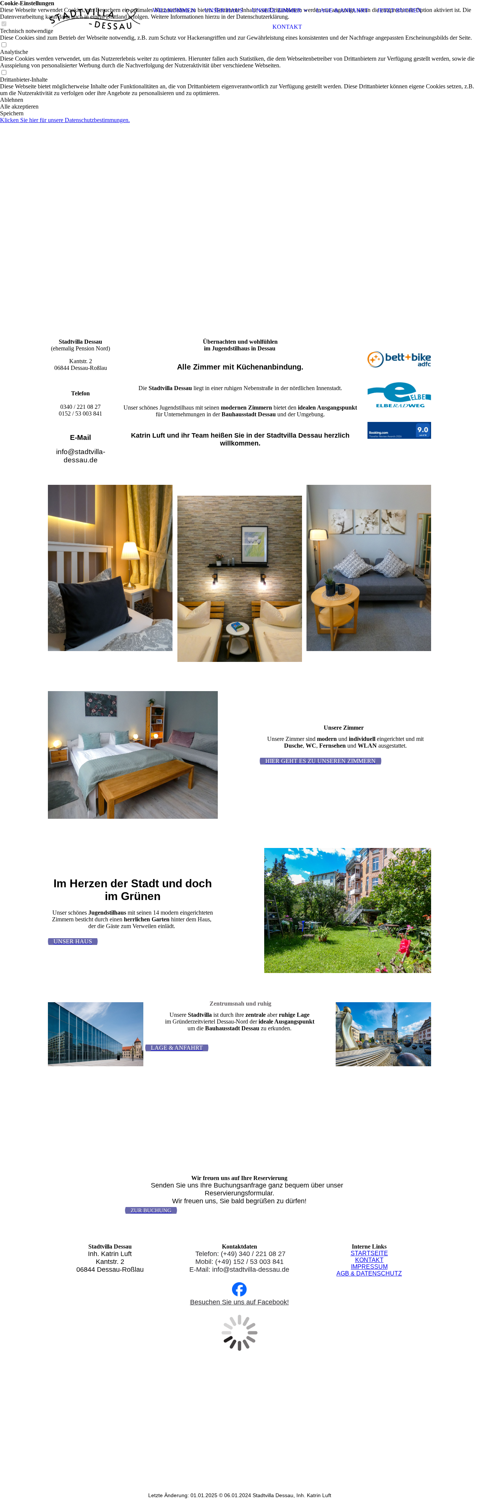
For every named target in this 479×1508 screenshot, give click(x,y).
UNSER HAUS (223, 10)
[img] (94, 18)
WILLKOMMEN (174, 10)
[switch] (3, 45)
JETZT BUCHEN (399, 10)
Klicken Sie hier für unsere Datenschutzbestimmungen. (65, 120)
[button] (239, 100)
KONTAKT (287, 27)
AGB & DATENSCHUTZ (369, 1273)
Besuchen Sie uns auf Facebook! (239, 1302)
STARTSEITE (369, 1253)
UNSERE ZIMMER (276, 10)
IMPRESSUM (369, 1267)
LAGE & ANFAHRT (342, 10)
